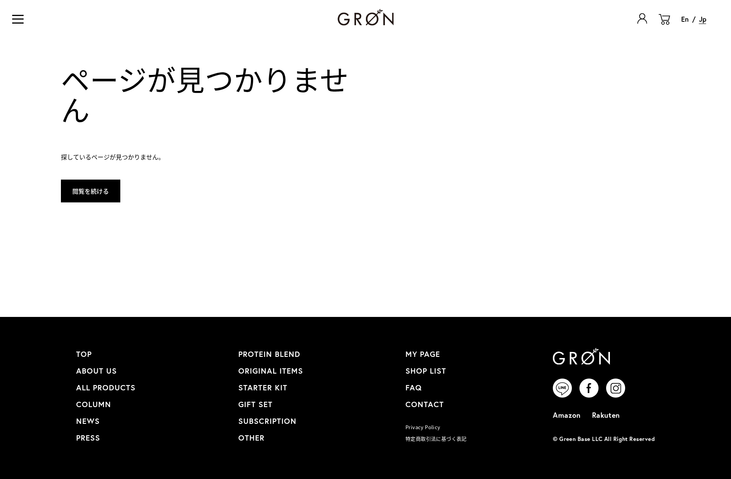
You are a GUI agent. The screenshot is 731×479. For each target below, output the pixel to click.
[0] (664, 24)
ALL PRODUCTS (106, 387)
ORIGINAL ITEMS (270, 371)
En (685, 19)
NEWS (88, 421)
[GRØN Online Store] (366, 17)
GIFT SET (255, 404)
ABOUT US (96, 371)
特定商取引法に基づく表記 (436, 438)
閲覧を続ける (90, 191)
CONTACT (424, 404)
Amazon (566, 415)
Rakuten (606, 415)
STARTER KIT (262, 387)
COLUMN (93, 404)
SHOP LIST (425, 371)
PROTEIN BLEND (269, 354)
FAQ (413, 387)
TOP (84, 354)
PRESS (88, 438)
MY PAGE (422, 354)
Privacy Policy (422, 427)
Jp (702, 19)
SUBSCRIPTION (267, 421)
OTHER (251, 438)
